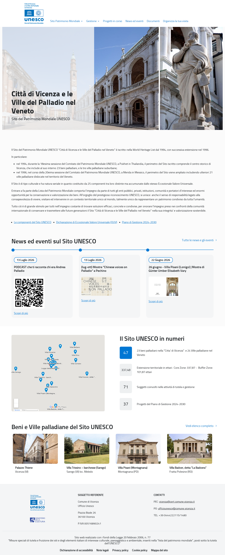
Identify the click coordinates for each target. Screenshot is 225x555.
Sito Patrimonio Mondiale (65, 21)
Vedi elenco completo (200, 426)
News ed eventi (134, 21)
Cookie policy (139, 550)
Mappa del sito (159, 550)
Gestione (91, 21)
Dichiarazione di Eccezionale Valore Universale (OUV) (86, 222)
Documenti (153, 21)
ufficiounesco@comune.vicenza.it (176, 508)
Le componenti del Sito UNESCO (32, 222)
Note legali (102, 550)
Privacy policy (120, 550)
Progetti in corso (112, 21)
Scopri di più (21, 313)
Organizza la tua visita (175, 21)
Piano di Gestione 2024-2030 (139, 222)
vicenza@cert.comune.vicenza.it (177, 501)
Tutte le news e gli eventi (198, 240)
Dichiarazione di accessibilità (76, 550)
